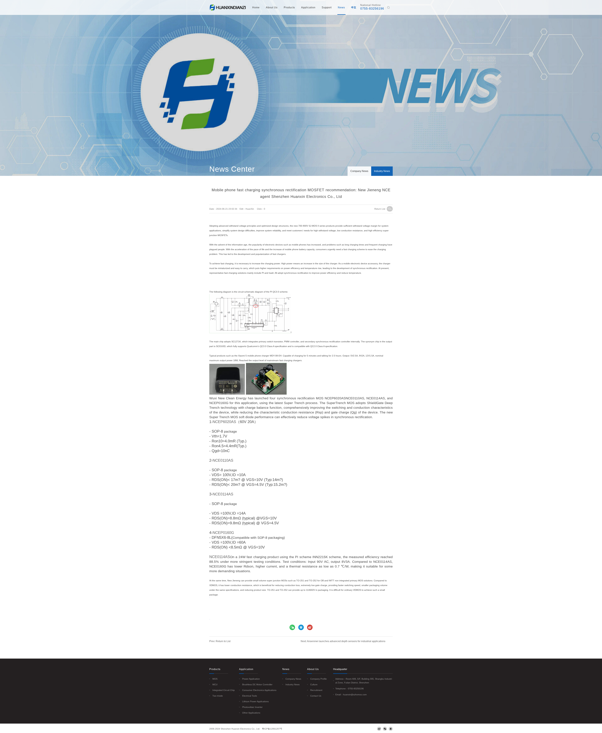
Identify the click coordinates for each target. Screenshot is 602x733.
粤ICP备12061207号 (272, 729)
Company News (359, 171)
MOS (214, 679)
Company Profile (318, 679)
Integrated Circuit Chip (223, 690)
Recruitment (316, 690)
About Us (271, 7)
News (341, 7)
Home (256, 7)
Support (327, 7)
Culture (313, 684)
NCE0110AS (223, 460)
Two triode (217, 696)
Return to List (223, 641)
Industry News (382, 171)
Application (308, 7)
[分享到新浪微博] (301, 627)
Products (289, 7)
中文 (353, 7)
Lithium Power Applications (255, 701)
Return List (379, 209)
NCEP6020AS (224, 422)
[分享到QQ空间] (310, 627)
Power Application (251, 679)
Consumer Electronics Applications (259, 690)
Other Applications (251, 712)
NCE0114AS (223, 494)
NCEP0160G (223, 532)
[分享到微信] (292, 627)
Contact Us (315, 696)
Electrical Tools (249, 696)
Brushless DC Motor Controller (257, 684)
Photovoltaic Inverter (252, 707)
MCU (214, 684)
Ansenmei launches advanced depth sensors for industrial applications (346, 641)
